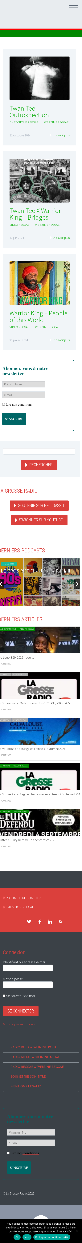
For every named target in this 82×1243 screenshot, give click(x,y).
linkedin (50, 921)
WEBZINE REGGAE (56, 122)
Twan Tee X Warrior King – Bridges (35, 214)
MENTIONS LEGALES (22, 907)
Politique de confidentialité (51, 1237)
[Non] (77, 1231)
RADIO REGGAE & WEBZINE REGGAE (37, 1067)
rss (60, 921)
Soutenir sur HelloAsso (41, 505)
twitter (29, 921)
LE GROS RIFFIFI (8, 564)
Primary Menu (73, 7)
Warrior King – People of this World (39, 316)
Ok (17, 1237)
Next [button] (77, 584)
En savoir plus (61, 135)
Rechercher (40, 464)
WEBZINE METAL (19, 674)
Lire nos (19, 404)
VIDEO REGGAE (19, 224)
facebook (39, 921)
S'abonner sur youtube (41, 520)
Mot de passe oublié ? (19, 1024)
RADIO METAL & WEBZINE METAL (35, 1057)
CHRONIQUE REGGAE (24, 122)
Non (27, 1237)
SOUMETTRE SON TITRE (25, 898)
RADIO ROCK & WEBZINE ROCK (33, 1047)
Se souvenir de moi (20, 995)
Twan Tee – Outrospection (29, 111)
